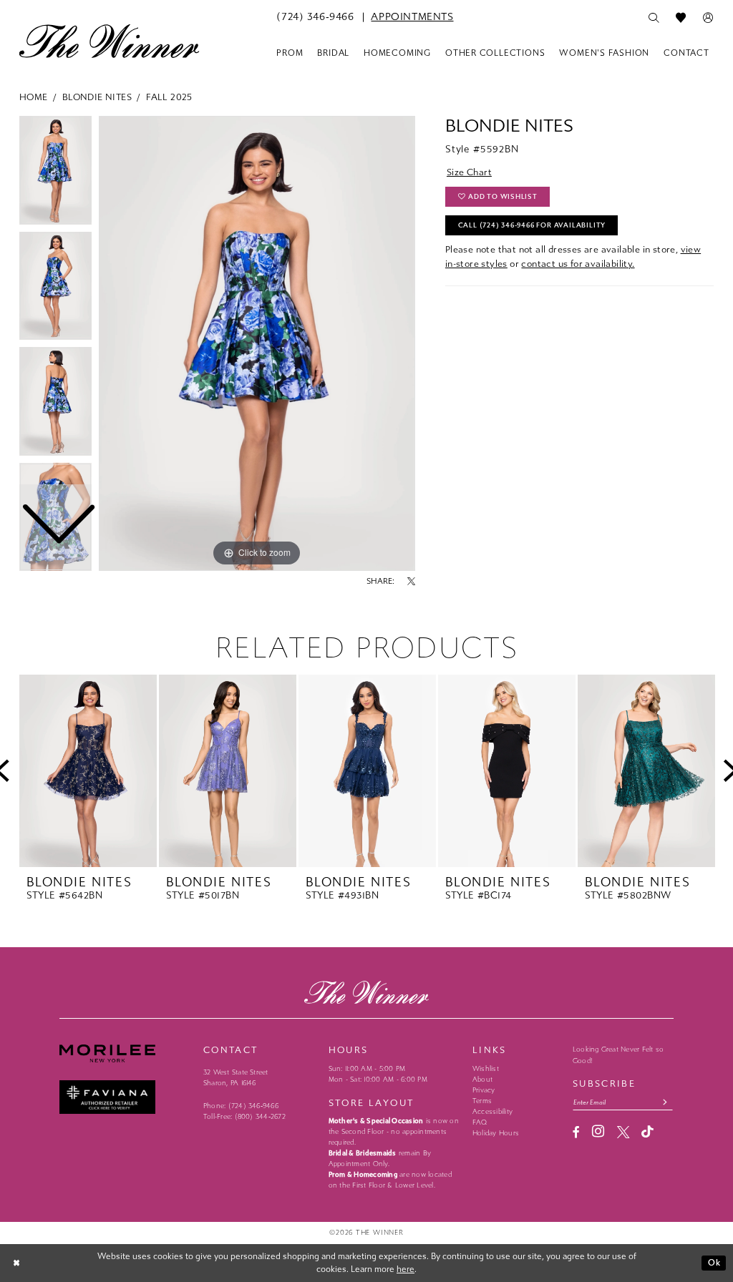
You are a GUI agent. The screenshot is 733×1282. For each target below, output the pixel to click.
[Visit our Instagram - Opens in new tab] (598, 1132)
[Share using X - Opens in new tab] (411, 581)
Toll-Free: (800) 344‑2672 (244, 1116)
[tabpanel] (256, 343)
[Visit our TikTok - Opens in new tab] (647, 1132)
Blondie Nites (97, 97)
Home (33, 97)
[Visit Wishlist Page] (680, 18)
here (405, 1269)
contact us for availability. (577, 263)
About (482, 1079)
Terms (482, 1101)
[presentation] (88, 771)
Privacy (483, 1090)
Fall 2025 (169, 97)
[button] (708, 18)
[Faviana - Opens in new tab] (125, 1097)
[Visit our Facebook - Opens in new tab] (576, 1132)
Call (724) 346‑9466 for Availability (532, 225)
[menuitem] (315, 17)
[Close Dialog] (17, 1263)
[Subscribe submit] (665, 1102)
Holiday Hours (495, 1133)
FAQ (479, 1122)
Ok (714, 1263)
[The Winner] (109, 40)
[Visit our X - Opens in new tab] (623, 1132)
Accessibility (492, 1111)
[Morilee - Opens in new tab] (125, 1053)
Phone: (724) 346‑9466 (240, 1106)
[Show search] (653, 18)
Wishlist (485, 1069)
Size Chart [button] (469, 172)
